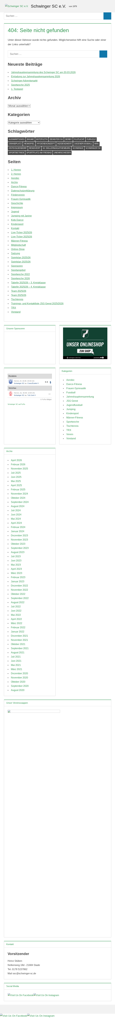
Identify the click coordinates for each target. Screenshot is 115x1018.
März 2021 (16, 669)
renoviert (34, 148)
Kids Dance (17, 220)
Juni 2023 (16, 560)
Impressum (17, 207)
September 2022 (20, 598)
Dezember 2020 (19, 673)
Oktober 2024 (18, 498)
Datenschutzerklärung (22, 190)
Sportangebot (18, 270)
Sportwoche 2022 (20, 274)
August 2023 (17, 552)
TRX (13, 307)
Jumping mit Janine (21, 215)
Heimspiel (29, 144)
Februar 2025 (18, 489)
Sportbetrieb (16, 153)
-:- (49, 394)
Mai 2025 (16, 481)
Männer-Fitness (19, 241)
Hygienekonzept (46, 144)
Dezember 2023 (19, 535)
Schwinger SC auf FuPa (16, 404)
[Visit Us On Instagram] (46, 995)
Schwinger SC (93, 148)
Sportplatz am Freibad (39, 153)
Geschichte (17, 203)
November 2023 (19, 539)
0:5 (46, 382)
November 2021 (19, 640)
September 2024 (20, 502)
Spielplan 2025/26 (21, 257)
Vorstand (16, 312)
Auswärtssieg (17, 139)
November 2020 (19, 677)
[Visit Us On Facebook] (20, 995)
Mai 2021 (16, 665)
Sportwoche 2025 (20, 85)
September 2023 (20, 548)
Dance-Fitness (19, 186)
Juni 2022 (16, 610)
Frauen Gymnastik (21, 199)
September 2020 (20, 686)
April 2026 (16, 460)
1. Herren (16, 170)
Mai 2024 (16, 519)
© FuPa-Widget (46, 399)
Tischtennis (17, 299)
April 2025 (16, 485)
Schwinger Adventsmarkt (24, 80)
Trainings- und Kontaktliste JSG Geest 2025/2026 (37, 303)
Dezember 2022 (19, 585)
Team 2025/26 (18, 291)
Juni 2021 (16, 661)
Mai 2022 (16, 615)
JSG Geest (72, 401)
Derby (68, 139)
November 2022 (19, 590)
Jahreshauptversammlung (80, 396)
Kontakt (15, 228)
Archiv (14, 182)
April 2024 (16, 523)
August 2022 (17, 602)
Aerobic (15, 178)
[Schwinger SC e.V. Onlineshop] (85, 358)
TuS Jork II (31, 395)
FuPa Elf (91, 139)
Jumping (70, 409)
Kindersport (17, 224)
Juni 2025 (16, 477)
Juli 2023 (16, 556)
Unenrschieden (62, 153)
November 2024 (19, 493)
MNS (96, 144)
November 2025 (19, 468)
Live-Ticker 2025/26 (21, 232)
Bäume (30, 139)
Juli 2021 (16, 656)
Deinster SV (56, 139)
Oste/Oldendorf (18, 148)
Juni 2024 (16, 514)
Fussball (70, 392)
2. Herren (16, 174)
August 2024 (17, 506)
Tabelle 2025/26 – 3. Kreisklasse (28, 282)
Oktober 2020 (18, 682)
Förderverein (18, 195)
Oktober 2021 (18, 644)
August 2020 (17, 690)
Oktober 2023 (18, 544)
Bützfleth (41, 139)
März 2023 (16, 573)
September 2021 (20, 648)
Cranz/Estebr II (32, 383)
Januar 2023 (17, 581)
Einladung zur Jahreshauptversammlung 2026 (35, 76)
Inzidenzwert (64, 144)
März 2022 (16, 623)
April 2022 (16, 619)
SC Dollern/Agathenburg (56, 148)
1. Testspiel (17, 89)
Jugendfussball (74, 405)
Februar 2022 (18, 627)
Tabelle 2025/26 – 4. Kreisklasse (28, 287)
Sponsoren (17, 266)
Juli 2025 (16, 473)
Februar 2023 (18, 577)
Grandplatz (15, 144)
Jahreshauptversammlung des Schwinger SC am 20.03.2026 (43, 72)
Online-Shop (18, 249)
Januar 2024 (17, 531)
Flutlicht (79, 139)
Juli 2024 (16, 510)
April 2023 (16, 569)
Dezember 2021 (19, 636)
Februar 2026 (18, 464)
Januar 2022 (17, 631)
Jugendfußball (83, 144)
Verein (69, 434)
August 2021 (17, 652)
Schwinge (78, 148)
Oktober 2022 (18, 594)
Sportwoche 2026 (20, 278)
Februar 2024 (18, 527)
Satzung (15, 253)
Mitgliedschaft (18, 245)
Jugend (15, 211)
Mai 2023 (16, 564)
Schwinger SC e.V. (48, 6)
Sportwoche (72, 421)
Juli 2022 (16, 606)
